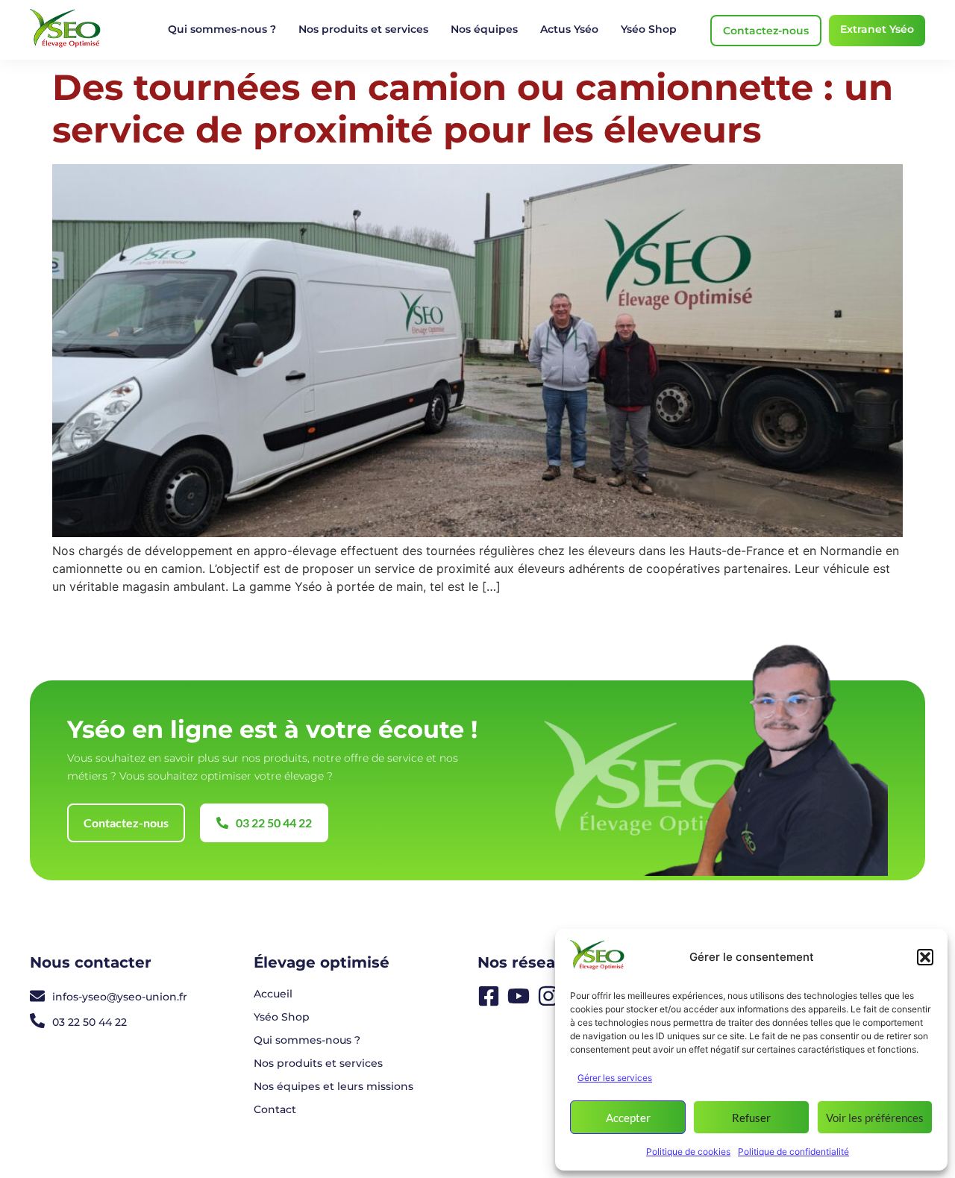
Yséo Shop (649, 29)
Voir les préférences (875, 1117)
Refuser (751, 1117)
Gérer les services (614, 1077)
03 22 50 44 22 (89, 1022)
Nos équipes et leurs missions (333, 1086)
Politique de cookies (688, 1151)
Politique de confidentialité (793, 1151)
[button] (925, 957)
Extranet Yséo (877, 29)
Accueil (273, 993)
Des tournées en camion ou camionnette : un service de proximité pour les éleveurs (472, 109)
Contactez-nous (766, 30)
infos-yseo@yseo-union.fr (119, 996)
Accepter (628, 1117)
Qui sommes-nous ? (222, 29)
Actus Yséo (569, 29)
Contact (275, 1109)
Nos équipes (484, 29)
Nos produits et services (363, 29)
